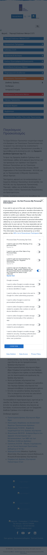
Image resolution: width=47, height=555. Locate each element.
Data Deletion (11, 354)
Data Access (23, 354)
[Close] (43, 201)
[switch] (38, 244)
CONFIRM (14, 346)
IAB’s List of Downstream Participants (26, 233)
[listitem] (23, 240)
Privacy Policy (36, 354)
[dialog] (23, 277)
